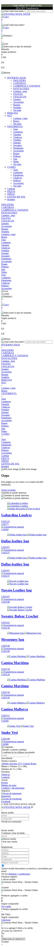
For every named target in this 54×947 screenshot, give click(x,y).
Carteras (11, 188)
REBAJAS (12, 113)
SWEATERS (19, 80)
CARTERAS (19, 83)
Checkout (5, 920)
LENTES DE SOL (16, 196)
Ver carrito (6, 906)
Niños (16, 161)
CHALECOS (19, 96)
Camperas (18, 132)
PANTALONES (21, 88)
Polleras (17, 156)
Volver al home (8, 490)
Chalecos (17, 137)
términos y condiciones (19, 874)
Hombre (11, 199)
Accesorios (18, 102)
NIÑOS (11, 194)
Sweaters (17, 145)
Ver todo (17, 110)
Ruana (16, 153)
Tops (15, 129)
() (5, 19)
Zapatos (17, 99)
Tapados (17, 134)
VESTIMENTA (15, 126)
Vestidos (17, 107)
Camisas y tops (20, 118)
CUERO (11, 167)
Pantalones (18, 148)
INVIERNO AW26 (16, 77)
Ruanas (16, 105)
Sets (15, 159)
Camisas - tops (20, 91)
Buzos (16, 121)
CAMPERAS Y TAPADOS (26, 86)
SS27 (9, 115)
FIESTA (11, 191)
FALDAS (18, 94)
